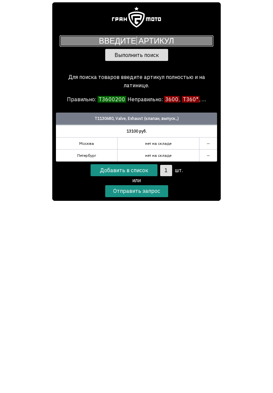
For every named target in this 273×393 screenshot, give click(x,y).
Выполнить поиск (137, 55)
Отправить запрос (136, 191)
